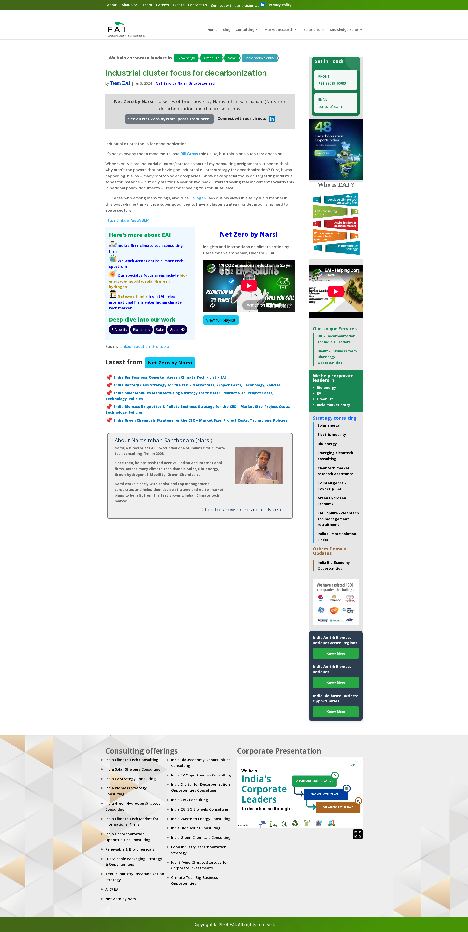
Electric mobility (332, 434)
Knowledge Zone (344, 30)
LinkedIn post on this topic (144, 346)
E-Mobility (119, 329)
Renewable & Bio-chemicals (129, 849)
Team (147, 4)
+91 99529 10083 (332, 83)
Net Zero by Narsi (171, 83)
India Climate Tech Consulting (131, 759)
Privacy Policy (280, 4)
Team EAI (120, 83)
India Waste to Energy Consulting (201, 818)
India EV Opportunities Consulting (201, 775)
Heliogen (197, 198)
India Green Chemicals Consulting (201, 837)
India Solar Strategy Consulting (133, 769)
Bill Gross (189, 153)
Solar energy (329, 425)
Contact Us (197, 4)
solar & (151, 281)
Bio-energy (186, 58)
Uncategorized (202, 83)
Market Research (278, 30)
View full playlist (220, 320)
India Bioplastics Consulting (196, 827)
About (112, 4)
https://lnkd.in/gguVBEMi (128, 220)
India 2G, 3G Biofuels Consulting (199, 809)
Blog (226, 30)
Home (212, 30)
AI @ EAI (112, 889)
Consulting (245, 30)
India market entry (259, 58)
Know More (335, 653)
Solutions (311, 30)
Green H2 (211, 58)
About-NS (130, 4)
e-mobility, (134, 281)
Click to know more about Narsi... (243, 509)
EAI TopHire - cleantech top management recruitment (338, 519)
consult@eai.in (330, 106)
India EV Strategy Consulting (130, 778)
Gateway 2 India (132, 296)
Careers (162, 4)
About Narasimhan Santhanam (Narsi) (163, 440)
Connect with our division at (235, 5)
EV (319, 393)
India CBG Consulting (189, 799)
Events (178, 4)
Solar (232, 58)
